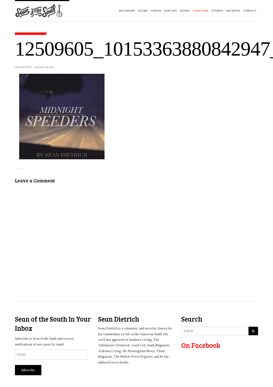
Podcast (170, 10)
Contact (250, 10)
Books (185, 10)
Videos (156, 10)
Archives (233, 10)
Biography (127, 10)
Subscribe (28, 370)
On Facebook (200, 345)
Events (217, 10)
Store (143, 10)
